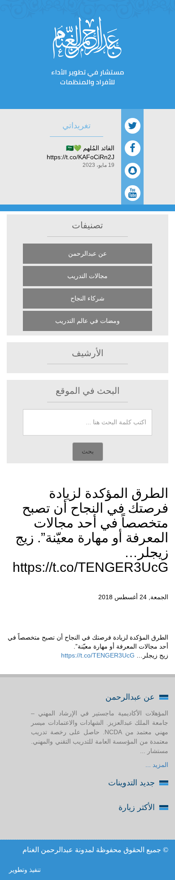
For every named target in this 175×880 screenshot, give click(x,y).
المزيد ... (156, 764)
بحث (88, 451)
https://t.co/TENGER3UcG (98, 655)
